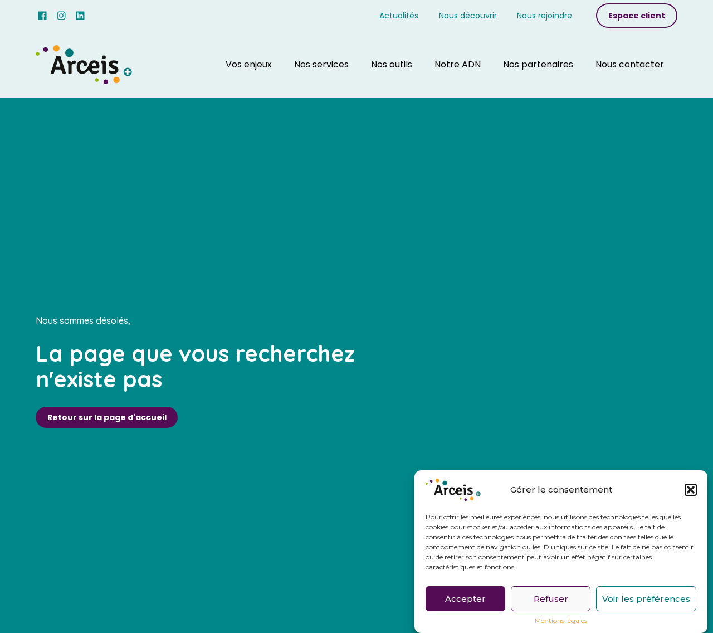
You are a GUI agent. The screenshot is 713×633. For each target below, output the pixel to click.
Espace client (636, 15)
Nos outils (391, 64)
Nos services (321, 64)
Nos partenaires (538, 64)
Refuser (551, 598)
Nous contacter (629, 64)
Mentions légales (561, 621)
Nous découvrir (468, 15)
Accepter (465, 598)
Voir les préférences (646, 598)
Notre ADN (457, 64)
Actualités (398, 15)
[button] (690, 489)
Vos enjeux (249, 64)
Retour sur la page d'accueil (107, 417)
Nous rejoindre (544, 15)
